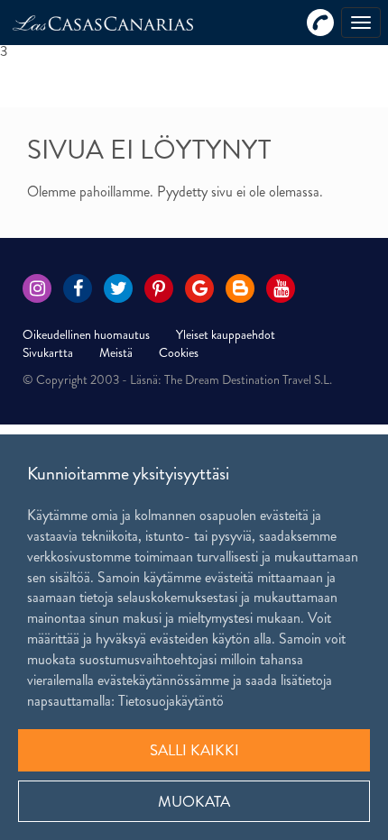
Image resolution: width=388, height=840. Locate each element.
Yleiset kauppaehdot (225, 334)
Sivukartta (48, 352)
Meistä (116, 352)
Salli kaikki (194, 750)
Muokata (194, 801)
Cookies (179, 352)
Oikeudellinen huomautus (86, 334)
